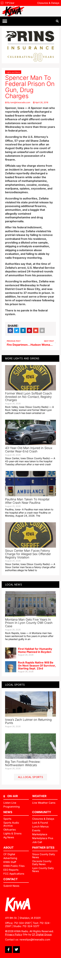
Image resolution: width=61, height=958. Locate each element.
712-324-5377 (30, 926)
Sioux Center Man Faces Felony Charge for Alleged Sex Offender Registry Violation (28, 554)
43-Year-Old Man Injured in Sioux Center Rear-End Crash (28, 449)
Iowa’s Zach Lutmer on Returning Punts (28, 721)
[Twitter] (16, 949)
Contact (10, 879)
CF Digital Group (42, 934)
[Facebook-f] (8, 949)
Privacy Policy (13, 934)
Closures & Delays (48, 3)
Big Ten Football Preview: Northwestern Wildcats (23, 763)
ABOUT (8, 847)
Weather (39, 796)
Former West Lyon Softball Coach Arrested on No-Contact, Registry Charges (28, 397)
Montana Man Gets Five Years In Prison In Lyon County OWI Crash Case (29, 623)
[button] (4, 21)
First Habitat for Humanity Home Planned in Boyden (35, 650)
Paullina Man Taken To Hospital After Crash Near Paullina (27, 500)
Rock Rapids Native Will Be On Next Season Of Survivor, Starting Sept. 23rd (37, 665)
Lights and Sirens (13, 72)
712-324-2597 (22, 923)
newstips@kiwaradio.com (34, 939)
